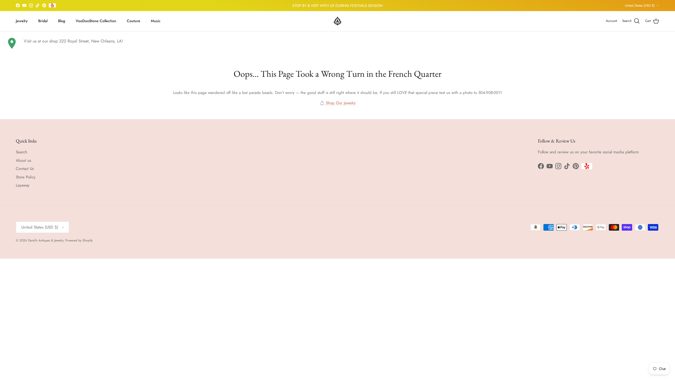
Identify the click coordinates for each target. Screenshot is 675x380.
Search (21, 152)
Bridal (42, 20)
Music (156, 20)
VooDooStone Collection (96, 20)
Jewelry (22, 20)
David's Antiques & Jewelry (45, 240)
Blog (61, 20)
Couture (133, 20)
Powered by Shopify (79, 240)
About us (23, 160)
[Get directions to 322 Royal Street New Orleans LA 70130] (11, 43)
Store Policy (26, 177)
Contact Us (25, 169)
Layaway (23, 185)
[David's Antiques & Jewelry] (337, 21)
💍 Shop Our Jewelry (338, 103)
